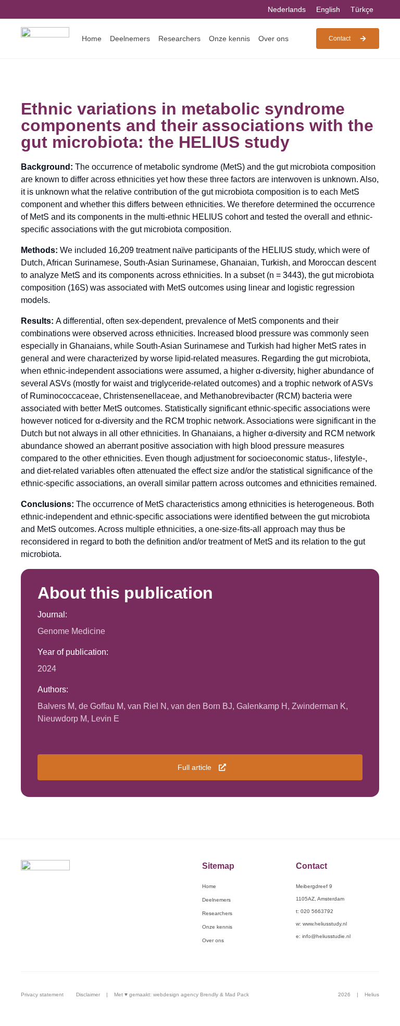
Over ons (273, 38)
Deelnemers (130, 38)
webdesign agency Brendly (186, 994)
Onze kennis (229, 38)
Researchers (179, 38)
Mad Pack (237, 994)
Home (92, 38)
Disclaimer (88, 994)
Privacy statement (42, 994)
